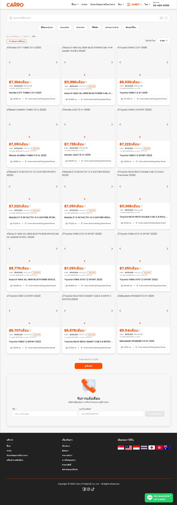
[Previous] (9, 62)
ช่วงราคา (80, 27)
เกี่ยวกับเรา (66, 446)
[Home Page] (15, 4)
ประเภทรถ (64, 27)
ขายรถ (84, 4)
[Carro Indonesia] (136, 447)
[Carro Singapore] (121, 447)
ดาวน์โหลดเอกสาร (69, 460)
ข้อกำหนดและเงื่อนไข (70, 469)
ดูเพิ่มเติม (88, 366)
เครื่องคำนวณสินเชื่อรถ (15, 460)
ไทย (146, 4)
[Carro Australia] (167, 447)
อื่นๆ (120, 4)
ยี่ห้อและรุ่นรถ (47, 27)
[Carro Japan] (151, 447)
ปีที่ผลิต (95, 27)
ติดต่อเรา (65, 451)
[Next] (57, 62)
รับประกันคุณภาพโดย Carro (102, 4)
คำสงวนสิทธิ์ (66, 465)
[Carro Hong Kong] (159, 447)
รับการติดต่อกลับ (155, 414)
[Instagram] (88, 489)
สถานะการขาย (112, 27)
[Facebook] (84, 489)
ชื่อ (14, 409)
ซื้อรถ (73, 4)
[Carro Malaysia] (128, 447)
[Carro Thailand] (144, 447)
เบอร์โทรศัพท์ (85, 409)
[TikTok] (93, 489)
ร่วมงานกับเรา (67, 455)
